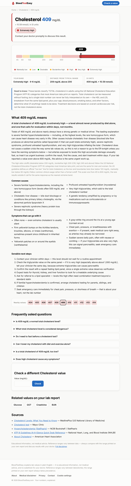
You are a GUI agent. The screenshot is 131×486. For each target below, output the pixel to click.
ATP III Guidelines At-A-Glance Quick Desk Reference (39, 432)
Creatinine (41, 405)
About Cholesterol (22, 436)
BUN (54, 405)
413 (88, 302)
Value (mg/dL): (21, 378)
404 (30, 302)
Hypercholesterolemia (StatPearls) (30, 428)
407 (50, 302)
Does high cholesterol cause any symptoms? (38, 359)
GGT (29, 405)
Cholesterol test (21, 424)
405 (37, 302)
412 (81, 302)
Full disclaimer (61, 446)
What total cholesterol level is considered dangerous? (42, 329)
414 (94, 302)
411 (75, 302)
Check (38, 383)
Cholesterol (23, 10)
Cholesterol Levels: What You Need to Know (35, 420)
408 (56, 302)
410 (69, 302)
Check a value (111, 3)
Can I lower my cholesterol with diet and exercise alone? (43, 344)
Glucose (18, 405)
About (14, 475)
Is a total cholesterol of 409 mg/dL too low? (37, 351)
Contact (51, 475)
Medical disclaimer (27, 475)
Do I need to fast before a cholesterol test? (37, 336)
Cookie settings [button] (64, 475)
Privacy (42, 475)
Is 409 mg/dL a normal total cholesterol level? (38, 321)
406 (43, 302)
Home (14, 10)
